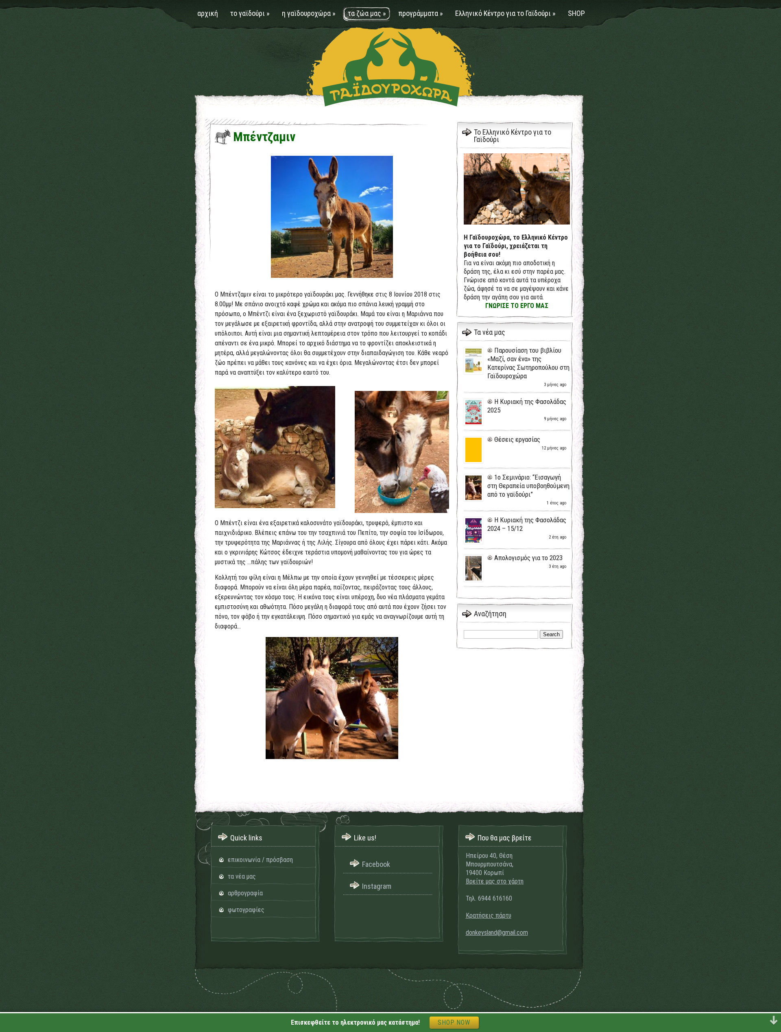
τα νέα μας (242, 876)
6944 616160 (495, 898)
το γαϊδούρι (250, 13)
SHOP (576, 13)
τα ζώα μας (367, 13)
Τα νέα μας (489, 332)
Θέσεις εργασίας (517, 439)
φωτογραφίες (246, 910)
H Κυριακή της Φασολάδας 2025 (526, 405)
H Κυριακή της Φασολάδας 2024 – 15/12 (526, 524)
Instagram (376, 886)
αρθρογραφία (245, 893)
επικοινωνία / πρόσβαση (260, 860)
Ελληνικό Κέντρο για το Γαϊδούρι (505, 13)
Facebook (376, 864)
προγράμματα (420, 13)
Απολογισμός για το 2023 (528, 558)
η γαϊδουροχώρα (309, 13)
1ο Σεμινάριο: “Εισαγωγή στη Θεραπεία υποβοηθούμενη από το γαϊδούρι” (528, 485)
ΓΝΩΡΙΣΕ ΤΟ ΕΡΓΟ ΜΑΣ (516, 306)
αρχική (207, 13)
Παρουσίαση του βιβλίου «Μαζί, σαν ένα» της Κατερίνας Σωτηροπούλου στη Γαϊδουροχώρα (528, 363)
